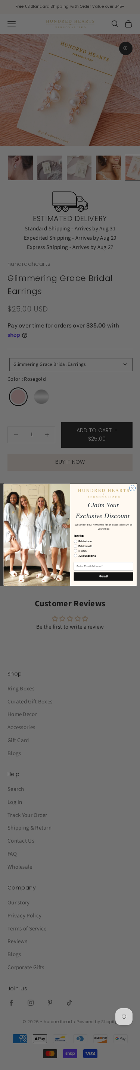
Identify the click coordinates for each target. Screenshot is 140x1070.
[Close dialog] (132, 488)
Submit (103, 576)
